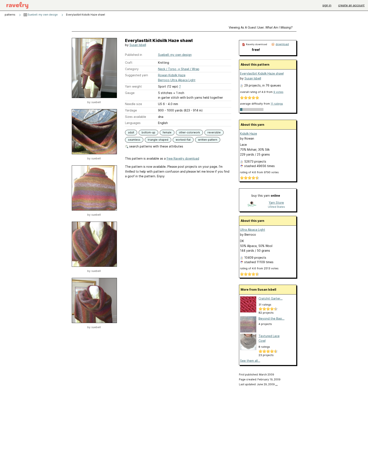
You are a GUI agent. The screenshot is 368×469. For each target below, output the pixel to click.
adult (131, 132)
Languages (133, 123)
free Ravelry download (183, 158)
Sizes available (135, 116)
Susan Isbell (137, 45)
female (167, 132)
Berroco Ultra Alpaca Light (177, 80)
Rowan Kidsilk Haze (171, 75)
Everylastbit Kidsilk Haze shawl (262, 73)
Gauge (130, 93)
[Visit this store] (252, 204)
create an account (351, 5)
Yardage (131, 110)
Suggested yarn (136, 75)
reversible (214, 132)
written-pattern (207, 139)
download (282, 44)
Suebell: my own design (42, 14)
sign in (326, 5)
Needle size (133, 104)
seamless (134, 139)
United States (276, 206)
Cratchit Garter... (271, 298)
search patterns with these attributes (155, 146)
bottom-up (148, 132)
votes (278, 92)
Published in (133, 54)
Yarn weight (133, 86)
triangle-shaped (158, 139)
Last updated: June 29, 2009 (258, 384)
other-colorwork (189, 132)
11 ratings (277, 103)
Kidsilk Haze (248, 133)
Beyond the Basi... (272, 318)
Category (132, 69)
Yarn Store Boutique (276, 203)
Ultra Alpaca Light (252, 229)
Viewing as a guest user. (260, 27)
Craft (128, 62)
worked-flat (183, 139)
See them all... (250, 360)
